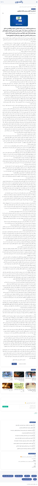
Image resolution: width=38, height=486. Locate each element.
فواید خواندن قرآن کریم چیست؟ (7, 389)
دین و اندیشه (31, 6)
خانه (34, 6)
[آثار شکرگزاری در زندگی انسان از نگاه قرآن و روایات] (31, 374)
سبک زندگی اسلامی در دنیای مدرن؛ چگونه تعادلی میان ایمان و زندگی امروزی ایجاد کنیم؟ (19, 379)
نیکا (35, 455)
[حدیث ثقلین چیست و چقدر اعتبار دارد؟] (19, 386)
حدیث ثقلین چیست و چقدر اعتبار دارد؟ (19, 390)
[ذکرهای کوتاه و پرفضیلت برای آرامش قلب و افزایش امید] (31, 386)
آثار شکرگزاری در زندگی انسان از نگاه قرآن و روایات (31, 379)
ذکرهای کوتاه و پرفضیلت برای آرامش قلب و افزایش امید (31, 390)
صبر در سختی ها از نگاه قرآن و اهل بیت (8, 379)
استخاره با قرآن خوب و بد (27, 479)
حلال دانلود (34, 476)
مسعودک (34, 460)
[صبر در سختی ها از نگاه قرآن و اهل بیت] (7, 374)
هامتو (35, 479)
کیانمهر (35, 466)
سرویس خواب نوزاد (19, 476)
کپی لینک (14, 363)
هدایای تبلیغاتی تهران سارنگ (8, 476)
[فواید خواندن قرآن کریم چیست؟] (7, 386)
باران (35, 463)
